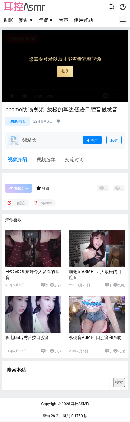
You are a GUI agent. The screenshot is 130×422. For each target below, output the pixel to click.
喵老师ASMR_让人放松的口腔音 (95, 274)
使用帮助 (83, 19)
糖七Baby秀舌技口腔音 (27, 337)
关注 (94, 140)
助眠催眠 (17, 120)
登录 (65, 70)
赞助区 (26, 19)
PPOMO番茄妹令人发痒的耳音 (32, 274)
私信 (114, 140)
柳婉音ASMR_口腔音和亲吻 (95, 337)
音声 (63, 19)
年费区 (46, 19)
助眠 (8, 19)
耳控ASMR (79, 403)
